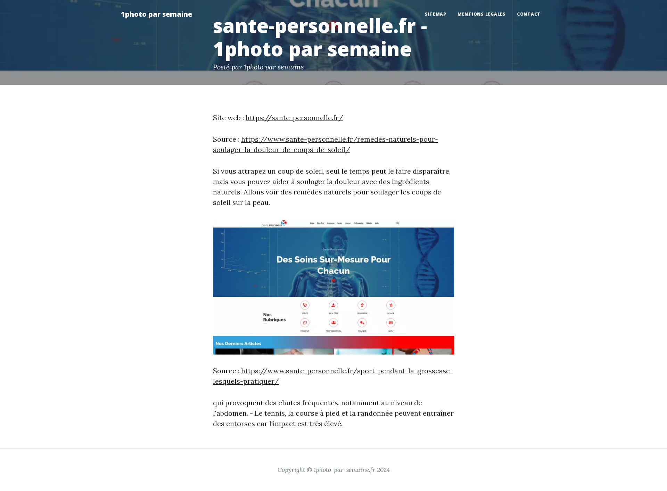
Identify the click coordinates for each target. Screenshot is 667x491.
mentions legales (482, 14)
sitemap (435, 14)
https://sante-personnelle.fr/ (294, 117)
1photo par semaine (156, 14)
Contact (529, 14)
